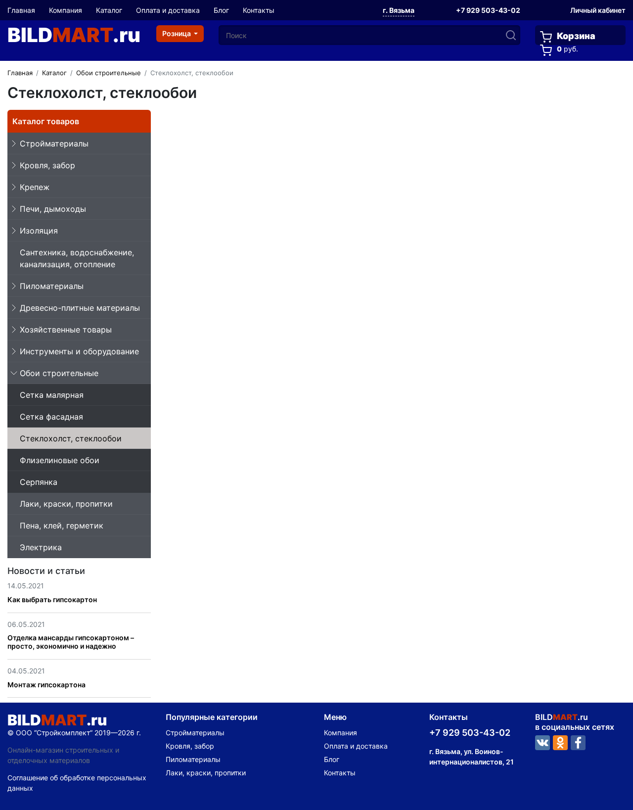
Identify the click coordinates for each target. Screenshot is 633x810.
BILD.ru (73, 35)
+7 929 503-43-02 (488, 10)
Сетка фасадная (51, 417)
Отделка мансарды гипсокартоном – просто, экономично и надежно (70, 641)
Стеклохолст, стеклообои (71, 438)
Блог (221, 10)
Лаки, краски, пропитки (66, 504)
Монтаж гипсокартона (46, 684)
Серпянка (38, 482)
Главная (21, 10)
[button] (398, 11)
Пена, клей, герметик (61, 525)
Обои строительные (59, 373)
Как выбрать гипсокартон (52, 599)
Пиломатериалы (52, 286)
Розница (177, 33)
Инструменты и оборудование (79, 351)
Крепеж (34, 187)
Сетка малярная (52, 395)
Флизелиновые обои (59, 460)
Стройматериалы (54, 143)
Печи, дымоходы (53, 209)
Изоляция (39, 231)
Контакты (258, 10)
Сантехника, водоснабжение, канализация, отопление (77, 258)
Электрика (41, 547)
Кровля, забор (47, 165)
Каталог (109, 10)
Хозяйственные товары (66, 329)
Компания (65, 10)
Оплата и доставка (168, 10)
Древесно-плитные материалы (80, 308)
